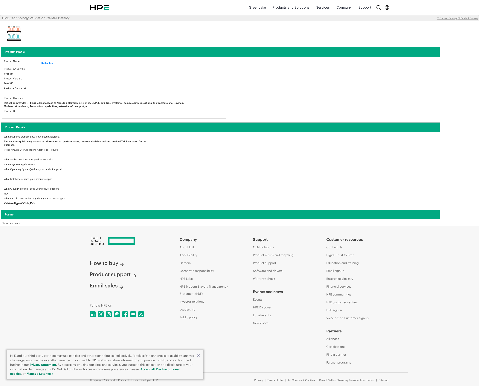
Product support (110, 274)
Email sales (104, 285)
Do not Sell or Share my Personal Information (346, 380)
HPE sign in (334, 310)
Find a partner (336, 354)
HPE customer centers (342, 302)
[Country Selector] (387, 7)
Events (258, 299)
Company (344, 7)
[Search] (378, 7)
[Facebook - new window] (125, 314)
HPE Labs (186, 279)
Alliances (332, 339)
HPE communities (338, 294)
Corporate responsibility (197, 271)
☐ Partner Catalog (447, 18)
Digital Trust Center (340, 255)
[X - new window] (101, 314)
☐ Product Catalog (467, 18)
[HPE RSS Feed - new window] (141, 314)
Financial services (338, 286)
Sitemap (384, 380)
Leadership (187, 309)
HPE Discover (262, 307)
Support (365, 7)
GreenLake (257, 7)
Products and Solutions (291, 7)
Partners (334, 331)
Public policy (188, 317)
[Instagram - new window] (109, 314)
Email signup (335, 271)
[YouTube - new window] (133, 314)
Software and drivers (268, 271)
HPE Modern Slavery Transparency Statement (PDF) (204, 290)
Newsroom (261, 323)
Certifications (335, 347)
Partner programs (338, 362)
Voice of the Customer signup (347, 318)
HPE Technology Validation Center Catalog (36, 18)
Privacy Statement (43, 365)
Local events (262, 315)
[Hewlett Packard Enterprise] (99, 7)
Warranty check (264, 279)
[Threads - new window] (117, 314)
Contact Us (334, 247)
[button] (198, 355)
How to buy (104, 263)
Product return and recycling (273, 255)
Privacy (258, 380)
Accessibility (188, 255)
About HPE (187, 247)
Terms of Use (275, 380)
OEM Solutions (263, 247)
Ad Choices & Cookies (301, 380)
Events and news (268, 291)
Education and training (342, 263)
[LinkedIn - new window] (93, 314)
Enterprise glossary (339, 279)
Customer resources (344, 239)
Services (323, 7)
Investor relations (192, 301)
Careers (185, 263)
